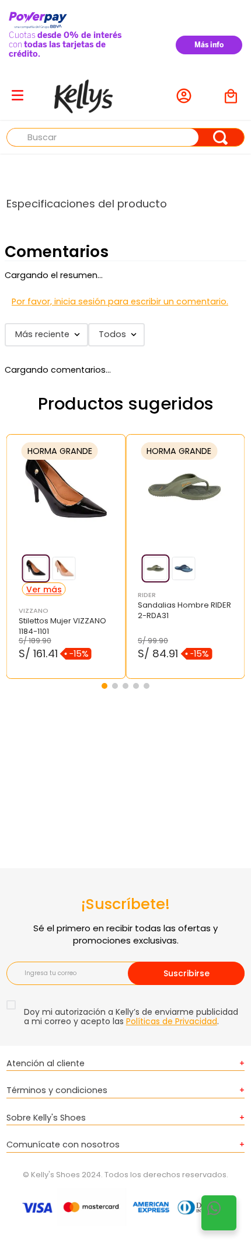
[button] (36, 568)
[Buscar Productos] (220, 137)
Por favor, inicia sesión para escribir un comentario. (120, 301)
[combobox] (125, 137)
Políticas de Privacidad (171, 1021)
